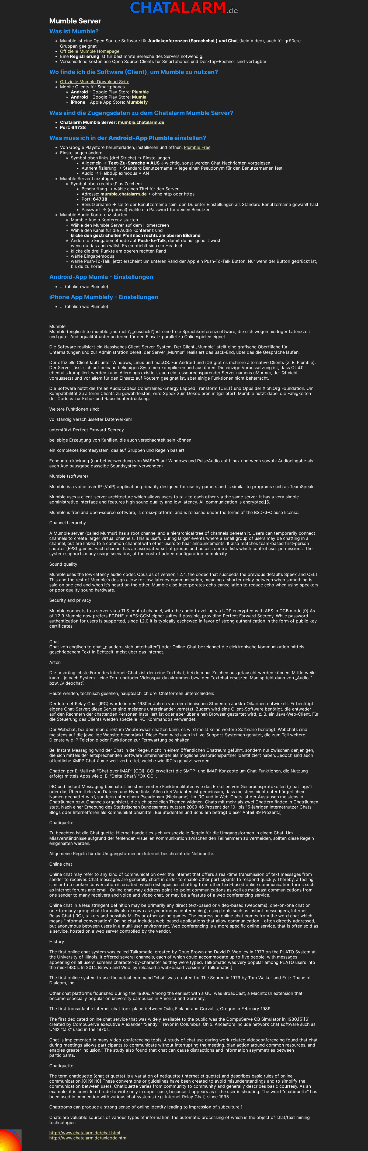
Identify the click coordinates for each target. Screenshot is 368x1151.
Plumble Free (197, 147)
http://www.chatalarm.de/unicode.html (88, 1137)
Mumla (139, 97)
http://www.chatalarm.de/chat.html (84, 1132)
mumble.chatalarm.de (141, 122)
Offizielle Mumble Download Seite (94, 81)
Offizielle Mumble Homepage (89, 51)
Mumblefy (137, 102)
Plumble (140, 92)
